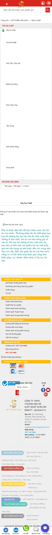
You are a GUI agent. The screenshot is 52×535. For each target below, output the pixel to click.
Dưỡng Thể (6, 480)
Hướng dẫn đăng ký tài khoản (17, 324)
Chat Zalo (16, 533)
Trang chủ (5, 20)
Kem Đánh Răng (8, 464)
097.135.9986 (21, 346)
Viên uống (27, 480)
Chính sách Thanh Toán (15, 312)
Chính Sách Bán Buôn (14, 301)
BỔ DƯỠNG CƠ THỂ (37, 508)
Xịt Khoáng (16, 480)
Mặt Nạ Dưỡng (8, 460)
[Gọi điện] (26, 529)
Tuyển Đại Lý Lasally (13, 305)
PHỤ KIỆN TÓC (42, 499)
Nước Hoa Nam (33, 516)
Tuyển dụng (10, 290)
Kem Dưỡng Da (8, 476)
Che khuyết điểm (26, 495)
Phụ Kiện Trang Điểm (10, 495)
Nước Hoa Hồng (32, 468)
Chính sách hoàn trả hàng (16, 308)
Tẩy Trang (32, 460)
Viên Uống (6, 512)
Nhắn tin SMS (36, 533)
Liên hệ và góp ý (12, 337)
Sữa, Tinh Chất (32, 472)
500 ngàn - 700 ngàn (13, 186)
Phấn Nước (32, 488)
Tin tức (8, 293)
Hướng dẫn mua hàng (14, 327)
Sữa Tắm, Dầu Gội (33, 456)
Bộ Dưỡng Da (21, 476)
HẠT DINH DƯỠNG (37, 504)
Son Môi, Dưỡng (25, 491)
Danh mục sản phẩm (5, 4)
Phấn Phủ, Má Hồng (9, 491)
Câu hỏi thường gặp (13, 334)
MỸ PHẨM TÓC (29, 499)
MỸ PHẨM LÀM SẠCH (19, 20)
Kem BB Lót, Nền (34, 484)
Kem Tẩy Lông (20, 460)
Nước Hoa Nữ (32, 519)
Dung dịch (20, 464)
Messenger (6, 533)
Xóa (26, 186)
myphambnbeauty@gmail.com (37, 427)
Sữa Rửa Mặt (42, 452)
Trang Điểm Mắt (39, 491)
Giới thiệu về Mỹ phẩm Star (16, 283)
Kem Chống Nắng (35, 476)
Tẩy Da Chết (36, 20)
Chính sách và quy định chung (17, 315)
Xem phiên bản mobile (11, 357)
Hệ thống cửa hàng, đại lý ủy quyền (19, 286)
